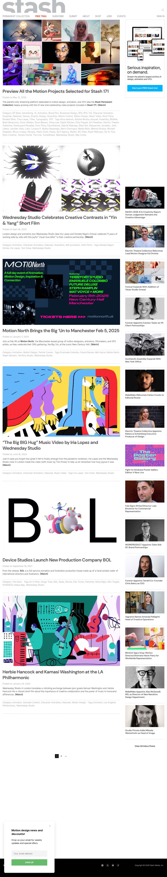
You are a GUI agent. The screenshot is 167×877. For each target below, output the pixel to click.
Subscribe (58, 16)
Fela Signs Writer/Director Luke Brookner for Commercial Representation (140, 508)
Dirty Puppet (82, 122)
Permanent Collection (16, 16)
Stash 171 (91, 105)
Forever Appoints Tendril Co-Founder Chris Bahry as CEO (144, 582)
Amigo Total (46, 581)
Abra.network (66, 119)
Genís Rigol (100, 581)
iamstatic (106, 125)
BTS (80, 113)
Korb (21, 128)
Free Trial (41, 16)
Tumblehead (49, 135)
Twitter (107, 865)
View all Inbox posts (145, 746)
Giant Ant (83, 125)
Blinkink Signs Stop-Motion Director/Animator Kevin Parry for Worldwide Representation (142, 655)
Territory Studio (25, 355)
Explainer (7, 116)
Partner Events (45, 352)
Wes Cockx (80, 135)
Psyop (52, 131)
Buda (61, 581)
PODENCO (8, 585)
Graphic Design (38, 116)
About (86, 16)
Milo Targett (113, 581)
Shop (98, 16)
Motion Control (65, 116)
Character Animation (103, 113)
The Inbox (17, 581)
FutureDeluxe (53, 125)
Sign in (160, 16)
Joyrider (14, 128)
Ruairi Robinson (95, 131)
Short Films (108, 116)
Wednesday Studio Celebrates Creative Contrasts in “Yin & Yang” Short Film (60, 220)
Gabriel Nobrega (69, 125)
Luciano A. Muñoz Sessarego (45, 128)
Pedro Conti (42, 131)
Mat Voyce (100, 352)
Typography (42, 119)
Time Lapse (22, 119)
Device (68, 581)
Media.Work (84, 128)
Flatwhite (89, 581)
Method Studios (98, 128)
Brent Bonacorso (11, 122)
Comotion (98, 702)
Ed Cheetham (95, 122)
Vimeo (112, 865)
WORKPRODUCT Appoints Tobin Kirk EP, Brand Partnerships (143, 546)
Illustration (52, 116)
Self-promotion (72, 245)
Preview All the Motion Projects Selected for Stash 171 (56, 91)
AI (35, 113)
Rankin (73, 131)
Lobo (27, 128)
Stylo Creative (9, 135)
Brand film (54, 113)
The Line (37, 135)
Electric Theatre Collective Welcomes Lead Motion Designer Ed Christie (144, 252)
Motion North (27, 341)
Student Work (9, 119)
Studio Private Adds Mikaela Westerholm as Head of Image (140, 731)
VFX (51, 119)
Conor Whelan (27, 122)
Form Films (40, 125)
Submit (73, 16)
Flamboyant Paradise (24, 125)
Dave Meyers (41, 122)
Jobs (109, 16)
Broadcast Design (68, 113)
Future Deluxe (87, 352)
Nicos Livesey (19, 131)
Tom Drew (26, 248)
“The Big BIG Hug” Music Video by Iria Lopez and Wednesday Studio (50, 445)
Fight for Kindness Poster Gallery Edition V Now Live (141, 471)
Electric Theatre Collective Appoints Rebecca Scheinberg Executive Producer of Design (143, 434)
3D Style (16, 113)
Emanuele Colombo (69, 352)
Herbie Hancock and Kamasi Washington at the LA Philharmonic (53, 675)
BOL (22, 570)
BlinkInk (113, 119)
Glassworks (94, 125)
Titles (32, 119)
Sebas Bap (19, 585)
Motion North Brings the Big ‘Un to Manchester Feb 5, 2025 (61, 331)
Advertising (27, 113)
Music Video (95, 116)
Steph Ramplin (10, 355)
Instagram (102, 865)
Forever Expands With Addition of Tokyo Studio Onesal (142, 288)
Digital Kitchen (67, 122)
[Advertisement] (61, 734)
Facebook (118, 865)
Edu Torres (78, 581)
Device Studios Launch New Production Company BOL (57, 560)
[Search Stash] (162, 10)
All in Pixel (34, 581)
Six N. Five (109, 131)
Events (121, 16)
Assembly (104, 119)
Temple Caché (25, 135)
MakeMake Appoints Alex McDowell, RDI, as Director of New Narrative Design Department (143, 694)
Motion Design (81, 116)
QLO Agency (63, 131)
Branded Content (31, 702)
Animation (42, 113)
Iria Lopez (15, 248)
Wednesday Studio (65, 135)
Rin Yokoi (82, 131)
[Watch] (102, 105)
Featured (17, 116)
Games (26, 116)
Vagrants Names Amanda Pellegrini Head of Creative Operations (142, 618)
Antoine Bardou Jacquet (86, 119)
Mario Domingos (69, 128)
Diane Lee (54, 122)
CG (90, 113)
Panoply (31, 131)
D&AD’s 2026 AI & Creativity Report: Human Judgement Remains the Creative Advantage (143, 215)
